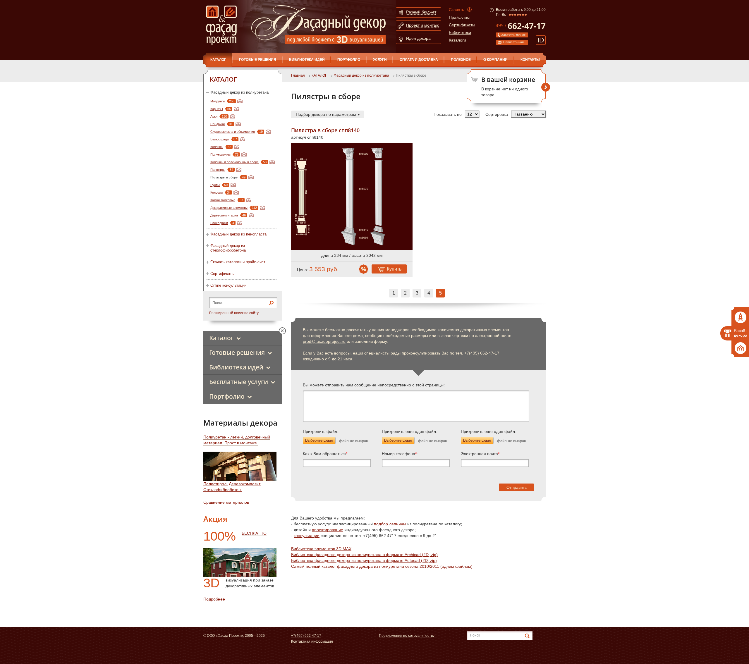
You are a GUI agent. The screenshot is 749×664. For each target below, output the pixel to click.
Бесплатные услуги (238, 382)
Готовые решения (257, 60)
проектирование (327, 529)
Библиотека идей (307, 60)
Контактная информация (312, 641)
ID (540, 40)
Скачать (456, 9)
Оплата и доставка (419, 60)
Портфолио (348, 60)
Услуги (380, 60)
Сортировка (496, 114)
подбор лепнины (390, 524)
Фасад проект (221, 25)
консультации (306, 535)
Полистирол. (215, 483)
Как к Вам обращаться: (325, 453)
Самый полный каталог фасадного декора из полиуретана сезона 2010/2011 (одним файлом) (382, 566)
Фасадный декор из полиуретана (239, 92)
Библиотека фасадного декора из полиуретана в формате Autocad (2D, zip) (364, 560)
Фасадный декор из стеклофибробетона (228, 247)
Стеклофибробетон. (222, 489)
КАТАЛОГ (218, 60)
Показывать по (448, 114)
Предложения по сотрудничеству (406, 636)
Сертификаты (462, 25)
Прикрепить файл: (320, 431)
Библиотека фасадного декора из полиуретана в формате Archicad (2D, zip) (364, 554)
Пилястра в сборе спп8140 (325, 130)
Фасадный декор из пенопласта (238, 234)
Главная (298, 75)
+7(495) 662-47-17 (306, 636)
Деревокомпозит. (245, 483)
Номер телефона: (400, 453)
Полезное (461, 60)
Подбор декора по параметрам (326, 114)
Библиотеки (460, 32)
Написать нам (513, 42)
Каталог (221, 338)
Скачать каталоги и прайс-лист (237, 262)
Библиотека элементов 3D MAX (321, 548)
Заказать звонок (513, 35)
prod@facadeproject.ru (324, 341)
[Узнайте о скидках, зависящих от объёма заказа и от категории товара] (363, 269)
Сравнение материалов (226, 502)
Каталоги (457, 40)
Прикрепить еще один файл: (409, 431)
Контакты (530, 60)
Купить (394, 268)
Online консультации (228, 285)
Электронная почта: (481, 453)
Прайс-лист (460, 17)
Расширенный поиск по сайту (234, 313)
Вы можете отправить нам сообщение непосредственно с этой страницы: (374, 385)
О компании (495, 60)
